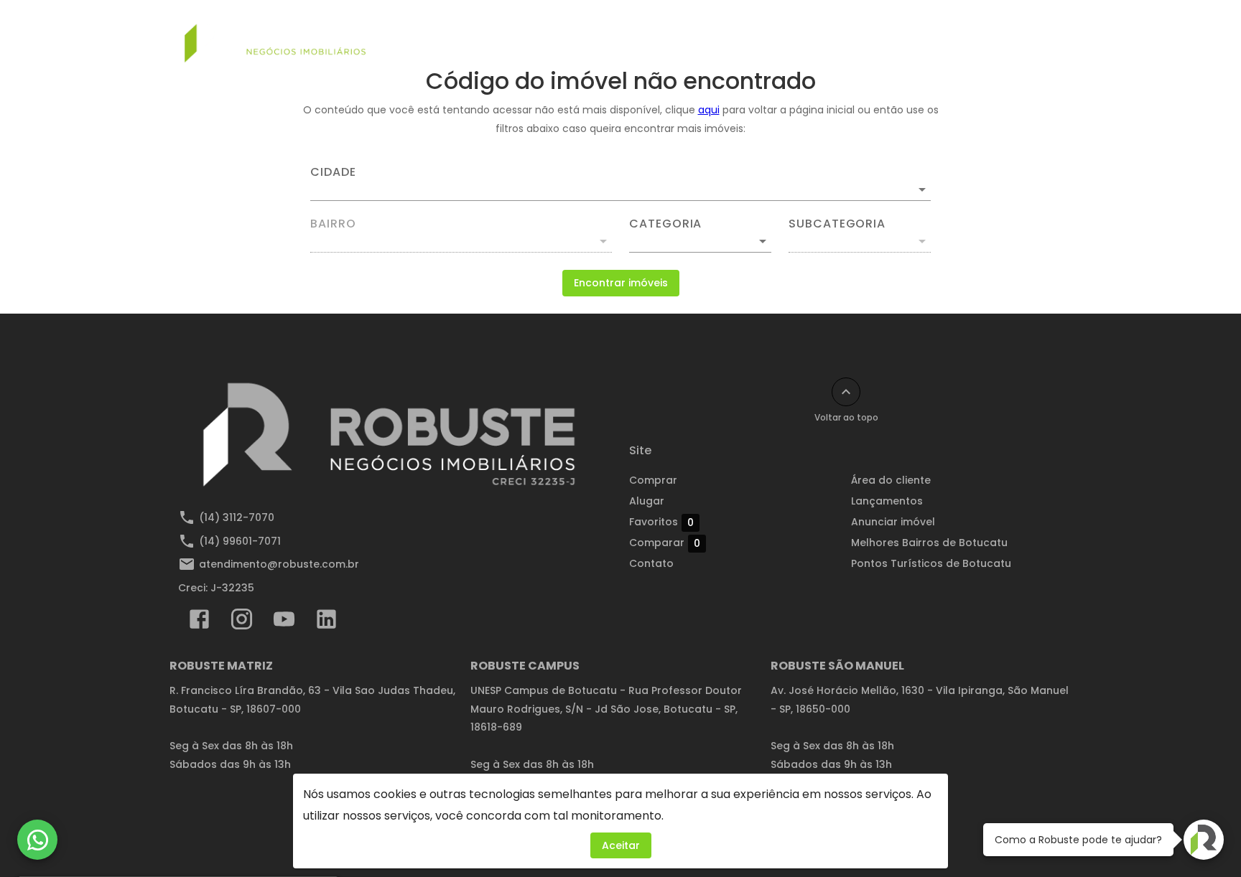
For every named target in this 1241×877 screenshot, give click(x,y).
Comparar (664, 542)
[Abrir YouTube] (284, 622)
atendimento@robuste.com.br (279, 564)
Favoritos (661, 522)
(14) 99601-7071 (240, 541)
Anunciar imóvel (887, 34)
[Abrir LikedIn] (326, 622)
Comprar (628, 34)
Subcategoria (837, 224)
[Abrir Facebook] (199, 622)
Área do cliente (891, 480)
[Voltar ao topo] (846, 391)
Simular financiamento (516, 34)
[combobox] (620, 184)
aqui (709, 110)
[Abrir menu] (1040, 34)
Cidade (333, 172)
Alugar (698, 34)
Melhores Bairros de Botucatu (929, 542)
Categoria (665, 224)
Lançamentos (781, 34)
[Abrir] (922, 189)
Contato (980, 34)
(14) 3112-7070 (236, 517)
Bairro (333, 224)
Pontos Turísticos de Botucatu (931, 563)
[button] (700, 241)
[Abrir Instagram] (241, 622)
